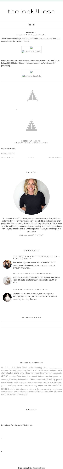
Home (32, 25)
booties (26, 370)
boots (33, 370)
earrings (13, 376)
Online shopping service (53, 368)
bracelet (40, 370)
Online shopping (35, 368)
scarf (54, 386)
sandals (47, 385)
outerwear (57, 382)
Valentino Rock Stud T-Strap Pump (32, 273)
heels (32, 379)
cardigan (52, 370)
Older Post (7, 157)
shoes (5, 388)
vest (60, 392)
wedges (10, 394)
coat (50, 373)
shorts (12, 389)
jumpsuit (17, 382)
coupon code (57, 373)
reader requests (25, 385)
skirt (17, 389)
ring (35, 386)
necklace (47, 382)
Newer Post (55, 157)
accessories (6, 370)
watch (3, 394)
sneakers (30, 389)
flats (19, 376)
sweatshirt (24, 392)
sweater (15, 391)
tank (39, 391)
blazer (19, 370)
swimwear (33, 392)
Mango (37, 142)
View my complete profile (31, 235)
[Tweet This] (32, 110)
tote (43, 392)
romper (40, 386)
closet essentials (37, 373)
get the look (47, 376)
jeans (3, 382)
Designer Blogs (39, 468)
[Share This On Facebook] (17, 110)
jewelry (10, 382)
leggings (24, 382)
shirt (59, 385)
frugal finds (36, 376)
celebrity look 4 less (20, 373)
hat (19, 380)
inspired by (49, 379)
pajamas (4, 386)
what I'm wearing (21, 394)
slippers (23, 389)
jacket (59, 379)
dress (4, 376)
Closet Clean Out (8, 368)
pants (45, 142)
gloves (55, 376)
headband (24, 380)
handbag (13, 379)
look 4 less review (35, 382)
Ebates (18, 368)
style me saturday (43, 389)
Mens (24, 368)
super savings (6, 392)
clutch (45, 373)
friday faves (26, 376)
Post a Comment (8, 154)
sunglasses (57, 389)
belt (14, 370)
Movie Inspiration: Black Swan (30, 290)
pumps (15, 386)
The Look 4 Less (31, 10)
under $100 (53, 392)
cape (46, 370)
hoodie (38, 380)
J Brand (28, 142)
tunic (46, 392)
